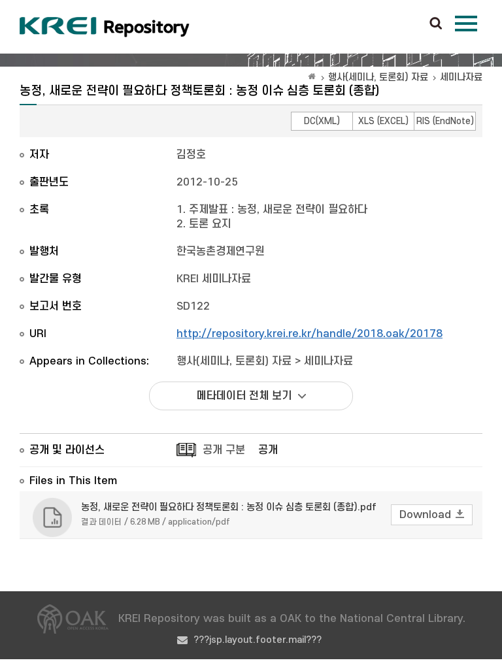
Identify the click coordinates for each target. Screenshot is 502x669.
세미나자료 (461, 77)
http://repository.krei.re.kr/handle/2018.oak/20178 (309, 334)
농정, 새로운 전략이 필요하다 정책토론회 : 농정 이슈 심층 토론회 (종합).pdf (228, 507)
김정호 (191, 155)
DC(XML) (322, 121)
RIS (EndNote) (445, 121)
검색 (436, 24)
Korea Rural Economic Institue (105, 27)
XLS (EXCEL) (383, 121)
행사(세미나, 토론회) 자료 (378, 77)
